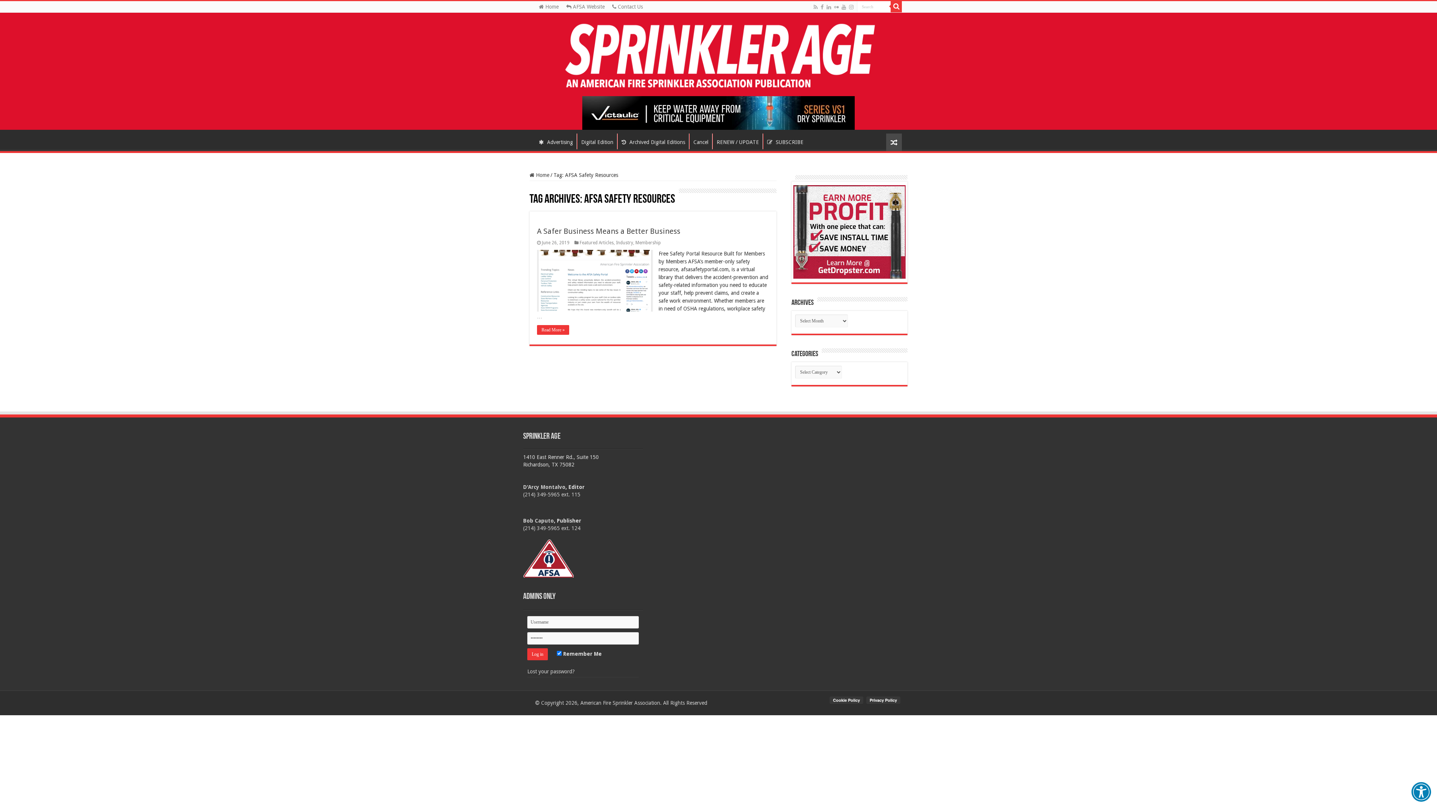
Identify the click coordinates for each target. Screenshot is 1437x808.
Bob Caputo (538, 521)
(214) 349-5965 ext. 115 (551, 495)
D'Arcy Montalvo (544, 487)
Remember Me (582, 654)
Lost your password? (551, 671)
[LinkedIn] (829, 7)
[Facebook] (822, 7)
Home (551, 7)
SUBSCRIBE (788, 142)
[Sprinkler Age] (718, 56)
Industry (624, 242)
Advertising (559, 142)
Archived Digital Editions (656, 142)
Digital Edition (597, 142)
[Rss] (815, 7)
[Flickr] (836, 7)
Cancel (700, 142)
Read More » (553, 330)
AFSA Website (588, 7)
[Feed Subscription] (533, 192)
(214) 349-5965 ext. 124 (551, 528)
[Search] (896, 6)
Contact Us (629, 7)
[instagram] (851, 7)
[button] (1421, 792)
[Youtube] (844, 7)
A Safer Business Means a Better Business (608, 231)
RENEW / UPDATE (738, 142)
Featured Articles (597, 242)
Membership (648, 242)
